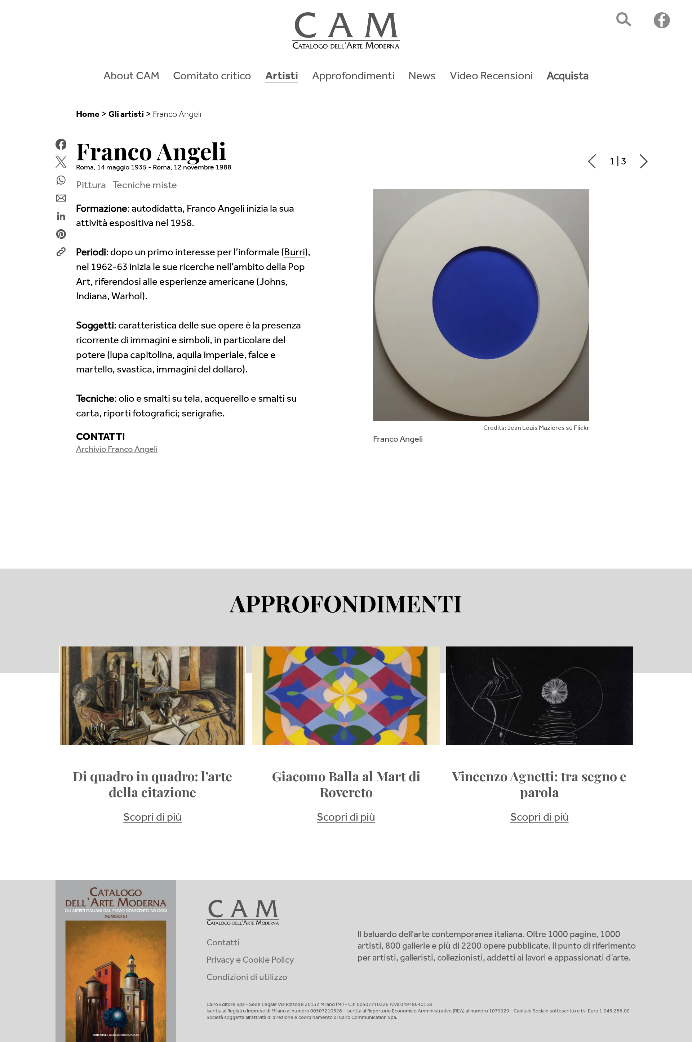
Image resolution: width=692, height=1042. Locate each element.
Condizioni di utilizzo (247, 978)
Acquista (568, 77)
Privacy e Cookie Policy (250, 961)
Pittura (91, 186)
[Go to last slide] (589, 161)
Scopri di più (152, 818)
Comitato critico (212, 77)
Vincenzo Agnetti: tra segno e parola (539, 784)
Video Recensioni (491, 77)
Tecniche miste (144, 186)
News (422, 77)
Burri (294, 253)
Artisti (281, 77)
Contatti (223, 943)
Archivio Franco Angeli (117, 450)
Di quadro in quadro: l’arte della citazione (152, 784)
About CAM (131, 77)
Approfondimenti (353, 77)
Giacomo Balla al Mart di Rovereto (346, 784)
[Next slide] (646, 161)
